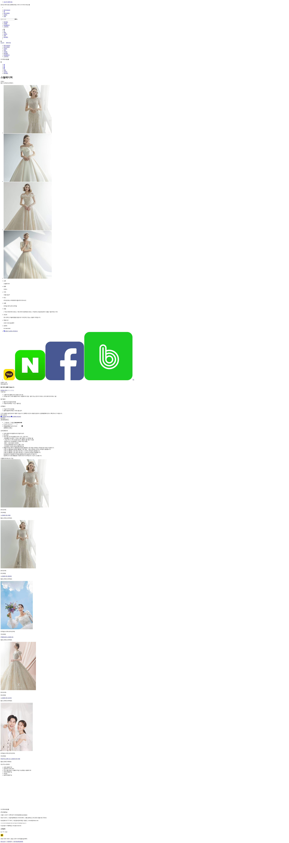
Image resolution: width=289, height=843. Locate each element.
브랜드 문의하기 (13, 331)
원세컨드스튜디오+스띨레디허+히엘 (10, 758)
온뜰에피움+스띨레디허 (7, 637)
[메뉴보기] (4, 68)
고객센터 (6, 26)
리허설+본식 (4, 390)
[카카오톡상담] (2, 836)
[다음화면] (4, 66)
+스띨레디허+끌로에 (6, 576)
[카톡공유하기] (9, 379)
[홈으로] (4, 67)
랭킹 (5, 32)
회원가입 (10, 2)
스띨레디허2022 (16, 416)
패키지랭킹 (7, 13)
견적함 (5, 23)
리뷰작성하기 (5, 419)
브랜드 (5, 14)
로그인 (5, 2)
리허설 (12, 390)
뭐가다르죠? (7, 10)
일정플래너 (7, 25)
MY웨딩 (6, 22)
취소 (11, 427)
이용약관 (9, 841)
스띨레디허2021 (6, 416)
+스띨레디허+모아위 (6, 698)
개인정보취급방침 (18, 841)
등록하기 (6, 427)
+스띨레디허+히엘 (5, 515)
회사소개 (3, 841)
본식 (9, 390)
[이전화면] (4, 64)
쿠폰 (5, 16)
